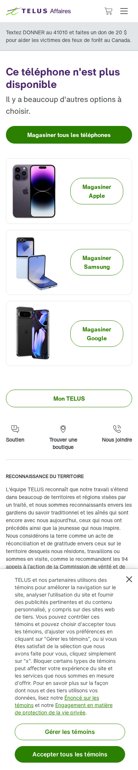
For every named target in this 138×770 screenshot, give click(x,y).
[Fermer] (129, 579)
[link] (69, 134)
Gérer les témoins (70, 731)
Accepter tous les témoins (70, 754)
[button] (124, 11)
